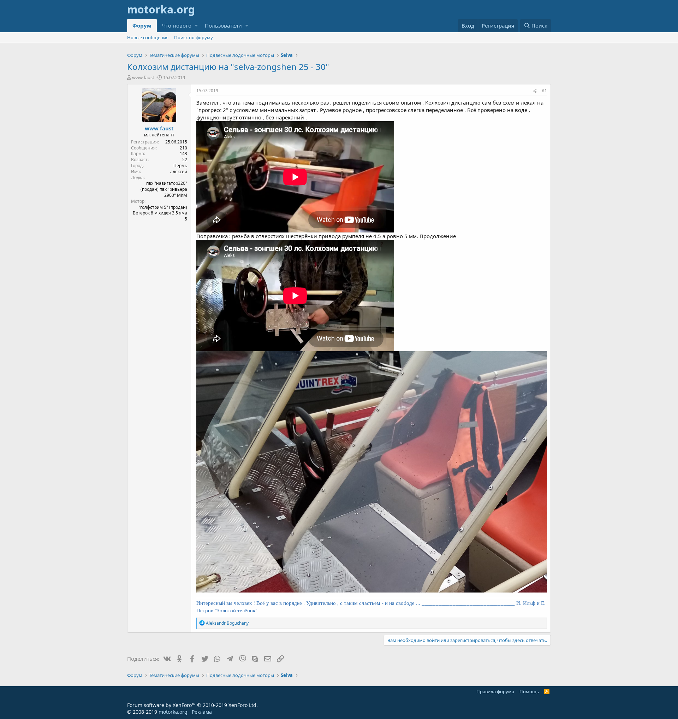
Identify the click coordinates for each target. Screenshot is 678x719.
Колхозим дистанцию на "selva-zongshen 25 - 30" (228, 66)
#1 (544, 91)
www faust (143, 77)
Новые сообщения (147, 37)
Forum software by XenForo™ (192, 705)
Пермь (180, 166)
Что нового (176, 25)
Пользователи (223, 25)
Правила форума (495, 691)
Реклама (202, 711)
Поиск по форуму (193, 37)
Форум (141, 25)
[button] (196, 25)
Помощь (529, 691)
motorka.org (173, 711)
